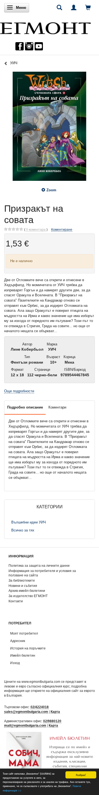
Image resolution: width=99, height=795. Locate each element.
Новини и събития (23, 585)
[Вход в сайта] (74, 7)
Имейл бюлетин (22, 655)
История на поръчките (28, 648)
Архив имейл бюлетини (27, 590)
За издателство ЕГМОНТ (28, 596)
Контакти (16, 601)
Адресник (17, 641)
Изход (15, 663)
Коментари (57, 407)
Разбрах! (81, 775)
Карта (55, 711)
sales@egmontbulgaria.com (26, 711)
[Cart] (88, 7)
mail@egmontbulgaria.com (25, 725)
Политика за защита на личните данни (39, 565)
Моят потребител (24, 633)
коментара (36, 229)
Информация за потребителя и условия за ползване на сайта (42, 573)
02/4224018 (40, 707)
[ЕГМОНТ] (45, 27)
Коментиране (61, 229)
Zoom (51, 190)
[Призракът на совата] (49, 126)
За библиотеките (22, 580)
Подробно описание (25, 407)
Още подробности (19, 391)
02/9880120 (52, 721)
